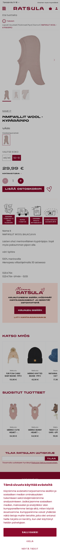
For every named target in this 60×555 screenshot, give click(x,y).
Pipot (30, 25)
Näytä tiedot (30, 548)
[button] (54, 60)
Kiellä (30, 541)
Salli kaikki (30, 532)
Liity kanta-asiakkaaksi (30, 317)
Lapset (5, 25)
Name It (36, 25)
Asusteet (13, 25)
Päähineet (22, 25)
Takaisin (10, 21)
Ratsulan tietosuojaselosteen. (44, 462)
